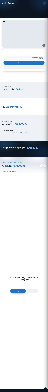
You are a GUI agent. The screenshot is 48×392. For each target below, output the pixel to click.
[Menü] (44, 3)
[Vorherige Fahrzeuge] (41, 165)
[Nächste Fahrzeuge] (44, 165)
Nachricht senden (24, 67)
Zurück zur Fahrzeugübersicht (9, 171)
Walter (8, 3)
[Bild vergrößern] (43, 45)
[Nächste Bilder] (46, 48)
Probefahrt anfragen (23, 62)
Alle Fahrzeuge (6, 9)
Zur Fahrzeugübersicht (18, 291)
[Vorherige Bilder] (2, 48)
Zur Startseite (32, 291)
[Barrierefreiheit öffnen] (45, 389)
